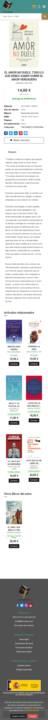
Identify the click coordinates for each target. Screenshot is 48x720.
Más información (31, 711)
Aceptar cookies (18, 716)
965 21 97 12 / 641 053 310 (24, 617)
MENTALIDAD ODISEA (14, 348)
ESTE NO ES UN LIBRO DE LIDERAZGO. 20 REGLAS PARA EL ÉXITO (34, 462)
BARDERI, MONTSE (24, 83)
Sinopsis (12, 152)
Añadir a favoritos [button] (21, 140)
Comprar (14, 364)
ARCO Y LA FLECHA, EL (14, 404)
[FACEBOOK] (17, 605)
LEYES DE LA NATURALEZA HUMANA (34, 404)
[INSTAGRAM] (26, 605)
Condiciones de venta (24, 643)
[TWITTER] (22, 605)
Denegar (32, 716)
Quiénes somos (24, 665)
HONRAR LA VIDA (34, 348)
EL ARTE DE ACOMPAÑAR (14, 462)
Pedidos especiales (24, 670)
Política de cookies (24, 652)
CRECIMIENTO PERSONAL (32, 127)
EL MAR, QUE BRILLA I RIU (14, 528)
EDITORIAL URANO (29, 106)
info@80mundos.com (24, 621)
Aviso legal (24, 639)
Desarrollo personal (29, 113)
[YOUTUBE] (31, 605)
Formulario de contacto (24, 625)
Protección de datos (24, 648)
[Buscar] (45, 16)
